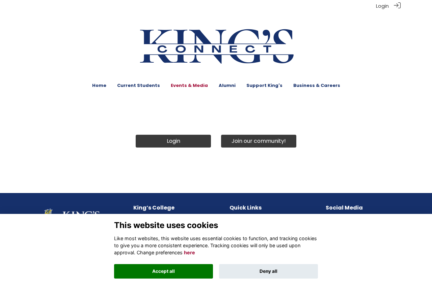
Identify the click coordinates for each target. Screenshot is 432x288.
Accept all (163, 271)
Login (382, 6)
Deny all (268, 271)
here (189, 252)
